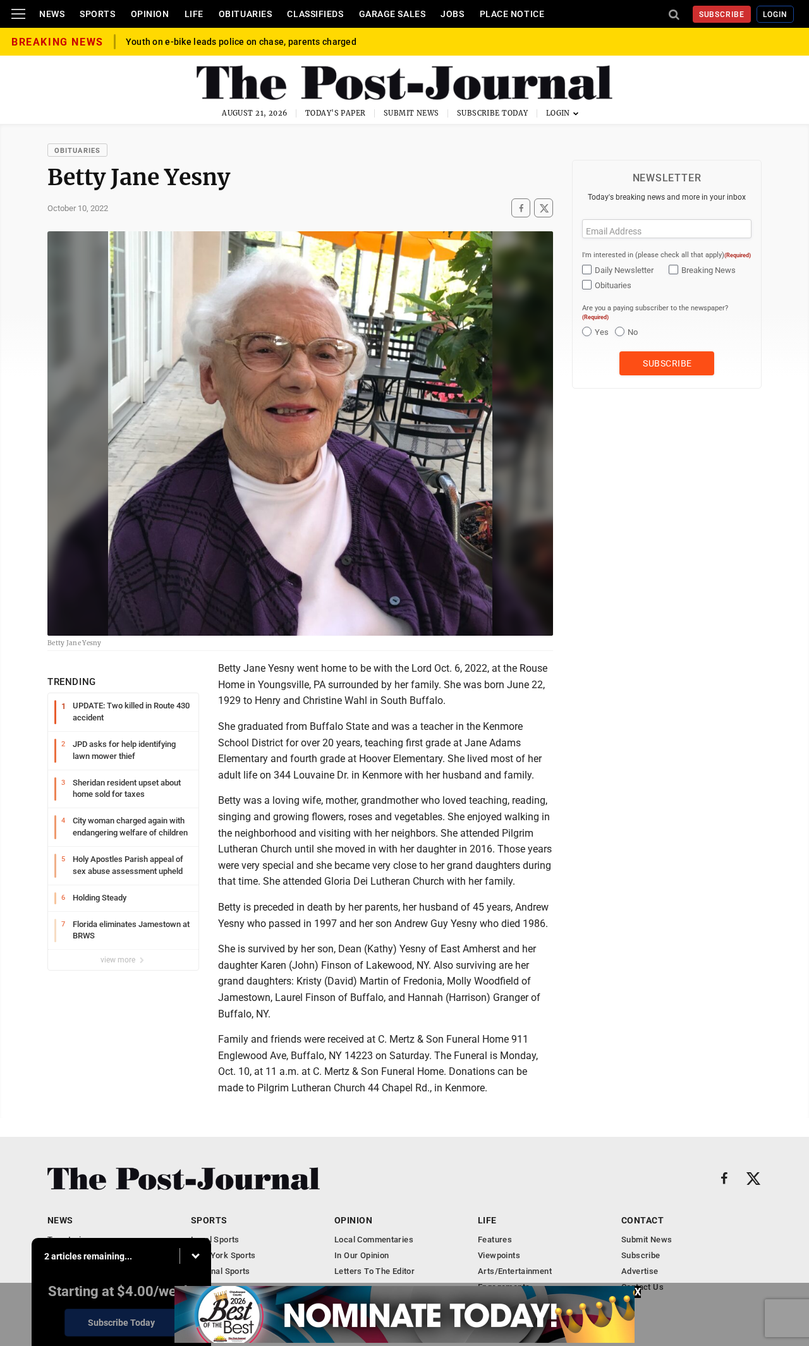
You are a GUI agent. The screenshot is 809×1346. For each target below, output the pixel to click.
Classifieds (315, 14)
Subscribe (722, 14)
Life (194, 14)
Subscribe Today (492, 113)
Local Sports (215, 1239)
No (633, 332)
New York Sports (223, 1255)
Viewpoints (499, 1255)
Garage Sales (392, 14)
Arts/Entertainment (515, 1271)
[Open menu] (18, 14)
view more (118, 959)
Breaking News (708, 270)
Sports (97, 14)
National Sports (220, 1271)
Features (495, 1239)
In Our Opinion (361, 1255)
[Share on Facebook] (520, 208)
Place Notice (512, 14)
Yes (602, 332)
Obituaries (245, 14)
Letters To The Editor (374, 1271)
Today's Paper (335, 113)
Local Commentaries (373, 1239)
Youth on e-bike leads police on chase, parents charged (241, 42)
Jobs (452, 14)
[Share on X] (543, 208)
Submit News (411, 113)
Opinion (150, 14)
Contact (642, 1220)
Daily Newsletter (624, 270)
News (51, 14)
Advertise (640, 1271)
